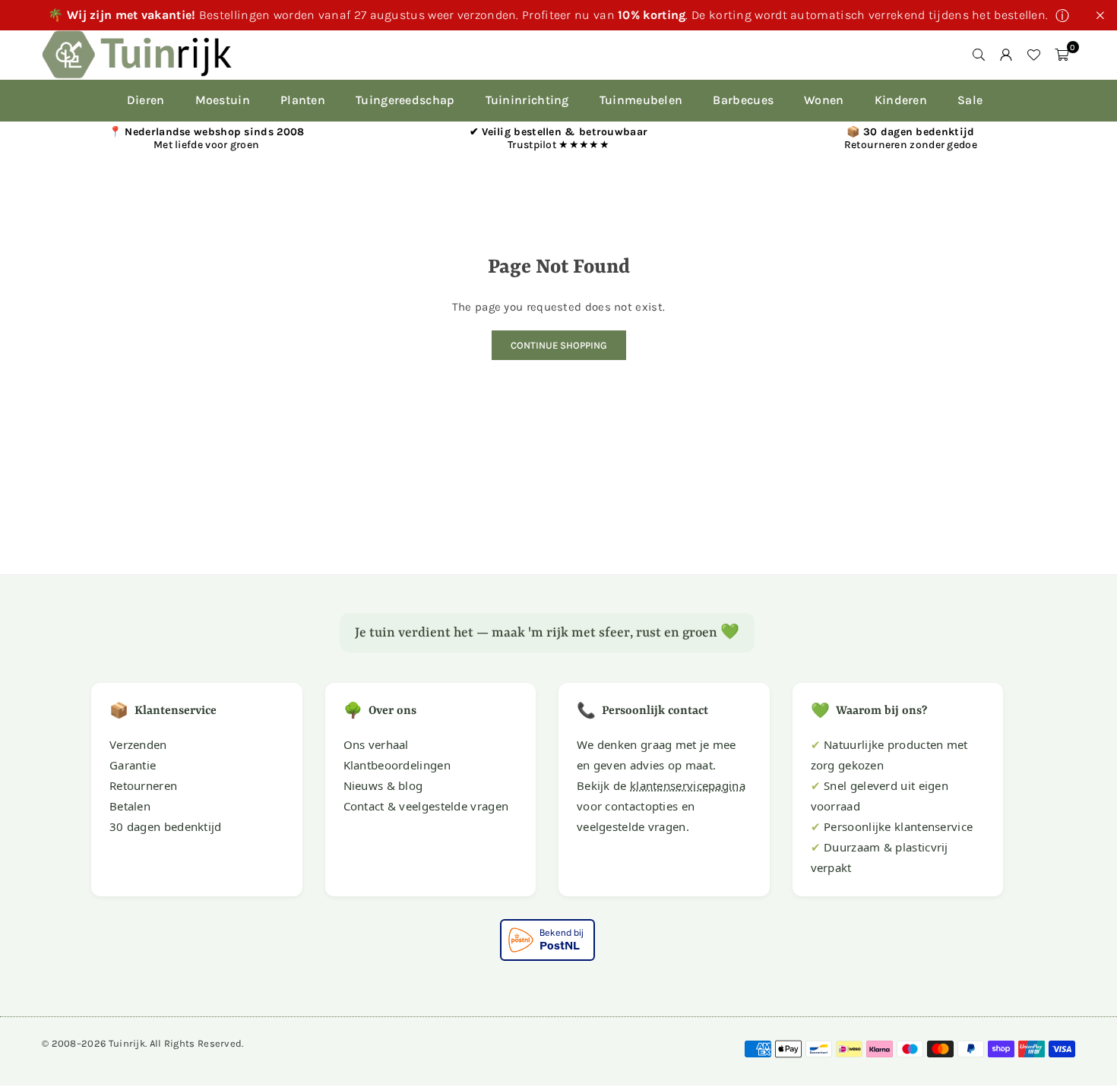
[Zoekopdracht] (978, 54)
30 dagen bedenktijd (165, 826)
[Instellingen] (1006, 54)
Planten (302, 100)
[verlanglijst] (1033, 54)
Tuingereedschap (405, 100)
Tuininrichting (527, 100)
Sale (970, 100)
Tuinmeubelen (641, 100)
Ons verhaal (376, 744)
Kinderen (901, 100)
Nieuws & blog (383, 785)
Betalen (129, 806)
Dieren (146, 100)
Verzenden (138, 744)
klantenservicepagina (687, 785)
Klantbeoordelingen (397, 764)
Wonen (824, 100)
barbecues (743, 100)
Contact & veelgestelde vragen (426, 806)
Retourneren (143, 785)
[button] (1061, 54)
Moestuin (222, 100)
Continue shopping (559, 345)
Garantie (132, 764)
